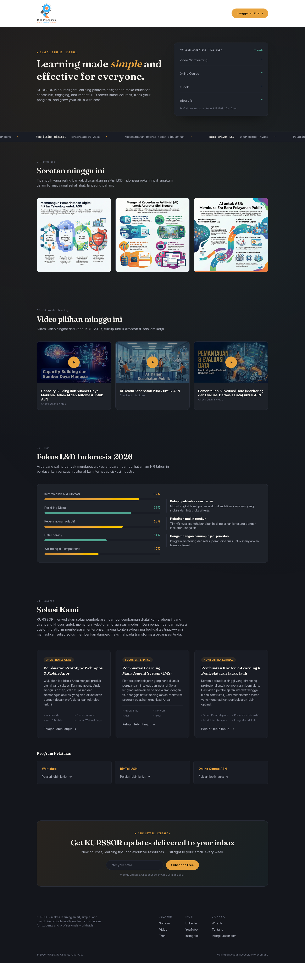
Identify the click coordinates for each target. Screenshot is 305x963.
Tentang (217, 929)
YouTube (191, 929)
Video (163, 929)
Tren (162, 935)
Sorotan (164, 923)
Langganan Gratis (250, 13)
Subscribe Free (182, 865)
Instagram (192, 935)
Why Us (217, 923)
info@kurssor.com (224, 935)
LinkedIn (191, 923)
